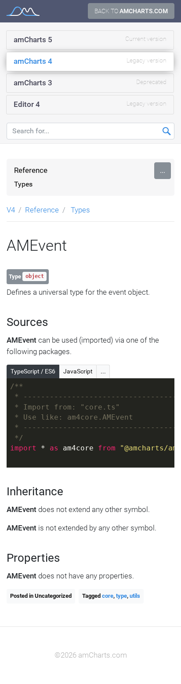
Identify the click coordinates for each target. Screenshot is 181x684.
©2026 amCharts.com (90, 655)
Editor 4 (90, 104)
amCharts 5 (90, 39)
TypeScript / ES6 (33, 371)
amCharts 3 (90, 82)
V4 (11, 209)
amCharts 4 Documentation (23, 11)
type (121, 596)
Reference (30, 170)
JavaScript (78, 371)
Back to (131, 11)
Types (23, 184)
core (107, 596)
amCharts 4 (90, 61)
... (162, 170)
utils (135, 596)
